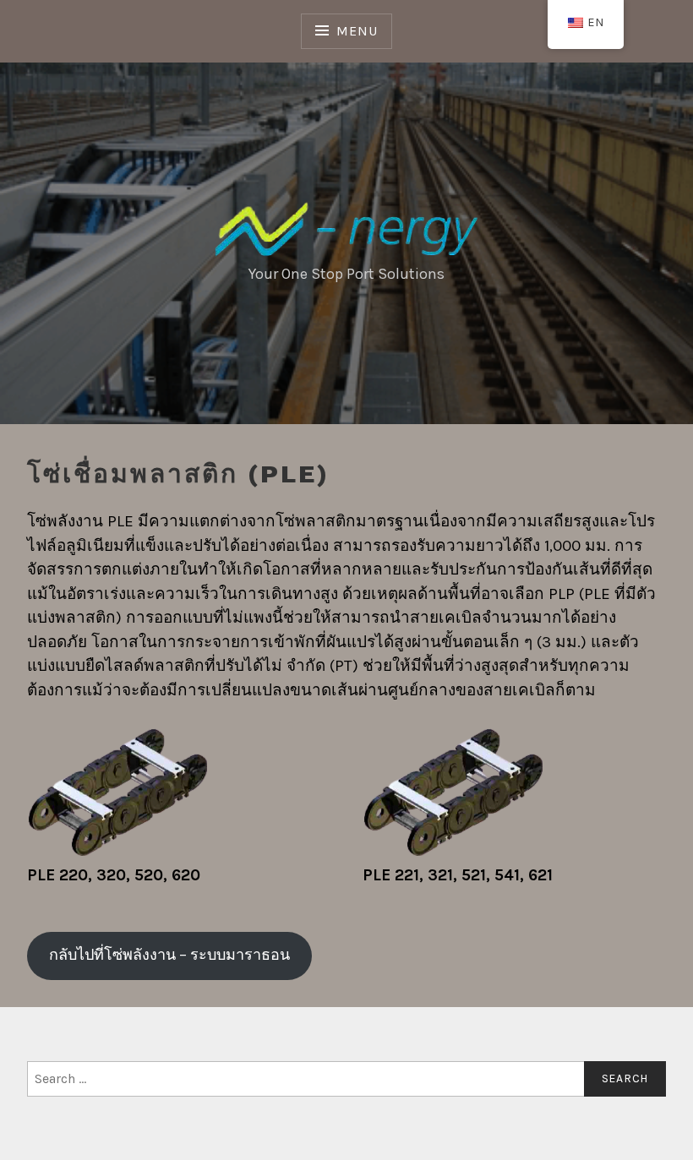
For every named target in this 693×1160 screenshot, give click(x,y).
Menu (356, 31)
